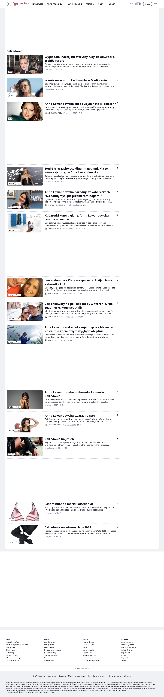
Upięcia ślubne (126, 653)
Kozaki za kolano (49, 642)
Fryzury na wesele (127, 642)
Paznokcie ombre (12, 655)
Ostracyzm (124, 655)
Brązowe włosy (87, 653)
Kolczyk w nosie (87, 658)
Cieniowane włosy (88, 645)
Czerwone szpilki (88, 650)
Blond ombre (10, 647)
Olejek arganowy (11, 650)
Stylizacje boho (49, 661)
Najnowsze (37, 4)
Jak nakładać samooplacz (14, 658)
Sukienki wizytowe (50, 658)
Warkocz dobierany (127, 650)
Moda (100, 4)
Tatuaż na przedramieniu (90, 661)
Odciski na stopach (12, 661)
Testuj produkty (54, 4)
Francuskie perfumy (12, 642)
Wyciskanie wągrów (89, 655)
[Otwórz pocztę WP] (131, 4)
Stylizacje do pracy (50, 655)
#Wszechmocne (75, 4)
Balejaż (84, 647)
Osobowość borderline (128, 647)
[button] (138, 4)
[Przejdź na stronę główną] (9, 5)
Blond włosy (10, 653)
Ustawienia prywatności (119, 676)
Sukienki (123, 661)
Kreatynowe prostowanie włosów (17, 645)
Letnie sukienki (49, 647)
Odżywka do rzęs (88, 642)
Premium (90, 4)
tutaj (52, 692)
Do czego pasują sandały (52, 650)
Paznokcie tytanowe (127, 645)
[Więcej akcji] (117, 56)
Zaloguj (148, 4)
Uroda (112, 4)
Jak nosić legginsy (50, 653)
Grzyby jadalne (126, 658)
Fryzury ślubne (49, 645)
